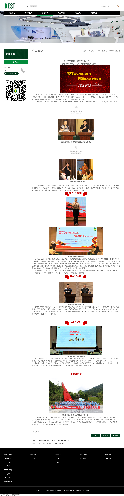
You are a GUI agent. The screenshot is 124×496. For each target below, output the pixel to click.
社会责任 (8, 466)
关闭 (106, 435)
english (33, 6)
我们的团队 (8, 478)
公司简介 (8, 458)
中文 (26, 6)
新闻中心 (45, 13)
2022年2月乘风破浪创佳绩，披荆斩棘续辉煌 (50, 443)
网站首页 (12, 13)
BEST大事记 (8, 470)
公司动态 (16, 62)
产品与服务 (62, 13)
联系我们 (94, 13)
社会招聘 (83, 458)
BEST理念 (8, 462)
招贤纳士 (78, 13)
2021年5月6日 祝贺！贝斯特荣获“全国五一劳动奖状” (53, 440)
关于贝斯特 (28, 13)
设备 (57, 462)
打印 (96, 435)
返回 (116, 435)
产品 (57, 458)
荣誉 (8, 474)
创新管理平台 (8, 481)
